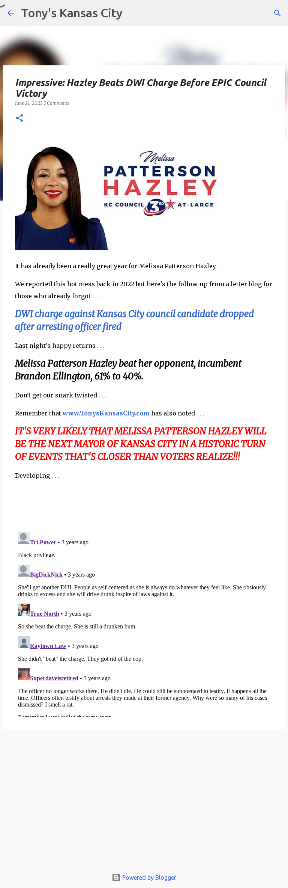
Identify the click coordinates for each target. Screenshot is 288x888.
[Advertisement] (144, 803)
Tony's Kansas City (72, 13)
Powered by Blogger (148, 877)
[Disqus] (144, 623)
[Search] (277, 13)
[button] (19, 118)
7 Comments (56, 103)
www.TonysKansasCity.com (106, 413)
